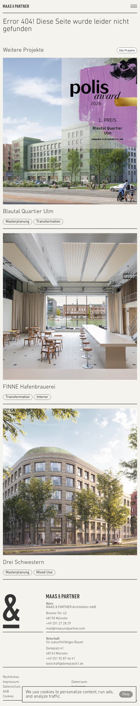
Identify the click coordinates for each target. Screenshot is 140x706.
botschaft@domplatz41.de (64, 664)
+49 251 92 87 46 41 (60, 658)
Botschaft (52, 638)
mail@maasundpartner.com (65, 628)
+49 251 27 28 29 (58, 623)
